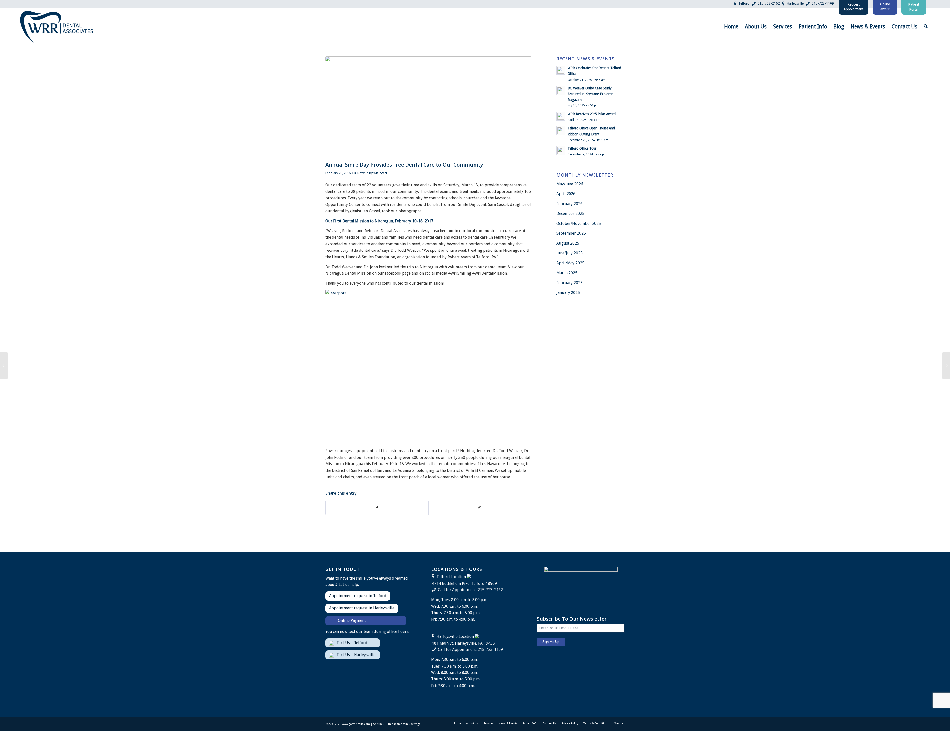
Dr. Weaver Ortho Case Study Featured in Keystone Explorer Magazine (590, 94)
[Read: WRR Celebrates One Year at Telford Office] (560, 70)
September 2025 (571, 233)
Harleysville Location (455, 636)
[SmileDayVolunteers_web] (428, 107)
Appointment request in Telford (357, 595)
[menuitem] (731, 26)
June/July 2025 (569, 253)
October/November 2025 (578, 223)
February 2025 (569, 282)
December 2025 (570, 213)
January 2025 (568, 292)
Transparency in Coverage (404, 724)
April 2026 (565, 193)
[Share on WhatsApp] (480, 508)
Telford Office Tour (582, 148)
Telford (743, 3)
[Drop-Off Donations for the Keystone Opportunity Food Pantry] (4, 365)
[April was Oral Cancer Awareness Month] (946, 365)
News (361, 173)
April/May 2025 (570, 263)
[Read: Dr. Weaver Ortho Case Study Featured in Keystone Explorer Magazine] (560, 90)
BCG (382, 724)
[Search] (926, 26)
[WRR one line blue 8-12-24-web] (57, 26)
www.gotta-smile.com (356, 724)
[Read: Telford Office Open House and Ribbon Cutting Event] (560, 130)
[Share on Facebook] (377, 508)
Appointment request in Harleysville (361, 608)
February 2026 (569, 203)
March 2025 (566, 273)
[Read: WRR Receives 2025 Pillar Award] (560, 116)
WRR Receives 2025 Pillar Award (592, 114)
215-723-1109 (823, 3)
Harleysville (795, 3)
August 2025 (567, 243)
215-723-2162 (769, 3)
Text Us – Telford (351, 642)
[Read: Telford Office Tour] (560, 150)
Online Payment (352, 620)
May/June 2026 (569, 184)
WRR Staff (380, 173)
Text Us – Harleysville (355, 654)
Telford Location (451, 576)
